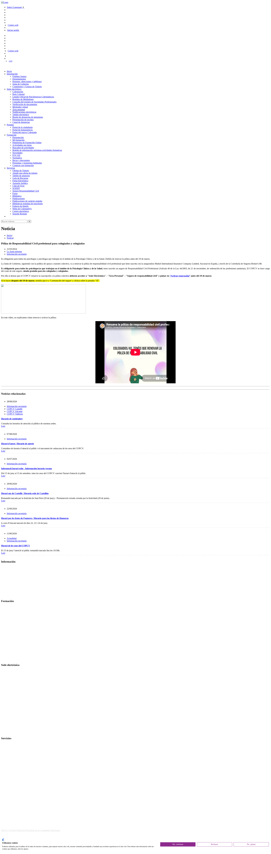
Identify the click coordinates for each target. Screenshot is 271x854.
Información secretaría (17, 254)
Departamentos (19, 79)
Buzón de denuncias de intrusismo (27, 117)
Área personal (18, 109)
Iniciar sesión (13, 30)
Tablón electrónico (20, 114)
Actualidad (12, 538)
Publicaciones (18, 198)
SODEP (16, 188)
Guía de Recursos (20, 178)
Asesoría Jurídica (20, 183)
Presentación (18, 137)
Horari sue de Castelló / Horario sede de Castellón (25, 493)
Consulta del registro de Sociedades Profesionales (34, 102)
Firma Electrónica (20, 181)
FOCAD (16, 155)
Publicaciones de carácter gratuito (27, 201)
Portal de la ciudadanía (22, 127)
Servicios (11, 168)
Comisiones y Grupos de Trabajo (27, 86)
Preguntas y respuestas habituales (27, 163)
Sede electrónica (14, 89)
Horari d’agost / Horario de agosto (17, 443)
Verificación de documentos (24, 104)
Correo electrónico (20, 211)
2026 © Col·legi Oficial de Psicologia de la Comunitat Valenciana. (30, 830)
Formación (11, 135)
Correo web (13, 25)
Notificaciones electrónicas (24, 112)
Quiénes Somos (19, 76)
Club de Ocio (18, 186)
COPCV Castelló (14, 409)
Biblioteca (16, 196)
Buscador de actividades (23, 147)
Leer (3, 426)
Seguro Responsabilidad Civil (25, 191)
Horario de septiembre (12, 419)
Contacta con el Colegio (12, 733)
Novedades (17, 153)
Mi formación (18, 140)
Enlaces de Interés (20, 206)
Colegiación (17, 91)
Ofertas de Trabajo (20, 170)
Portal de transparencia (22, 130)
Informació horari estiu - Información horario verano (26, 468)
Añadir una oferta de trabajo (24, 173)
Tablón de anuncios (21, 175)
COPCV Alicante (14, 411)
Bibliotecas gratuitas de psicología (27, 203)
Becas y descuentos (21, 160)
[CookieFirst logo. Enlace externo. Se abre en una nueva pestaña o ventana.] (3, 840)
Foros (15, 193)
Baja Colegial (18, 94)
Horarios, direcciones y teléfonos (27, 81)
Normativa (17, 158)
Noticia (10, 238)
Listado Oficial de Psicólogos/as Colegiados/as (33, 97)
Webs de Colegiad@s (22, 208)
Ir (29, 221)
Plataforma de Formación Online (26, 142)
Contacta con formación (23, 165)
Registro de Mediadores (23, 99)
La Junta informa (14, 251)
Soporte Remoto (19, 214)
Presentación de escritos (23, 119)
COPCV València (15, 414)
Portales (10, 125)
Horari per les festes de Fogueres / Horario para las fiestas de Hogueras (35, 518)
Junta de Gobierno (20, 84)
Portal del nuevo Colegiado (24, 132)
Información (12, 74)
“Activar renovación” (180, 276)
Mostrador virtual (20, 107)
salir (10, 61)
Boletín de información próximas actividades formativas (37, 150)
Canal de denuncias (21, 122)
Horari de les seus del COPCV (15, 545)
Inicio (9, 71)
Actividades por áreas (22, 145)
